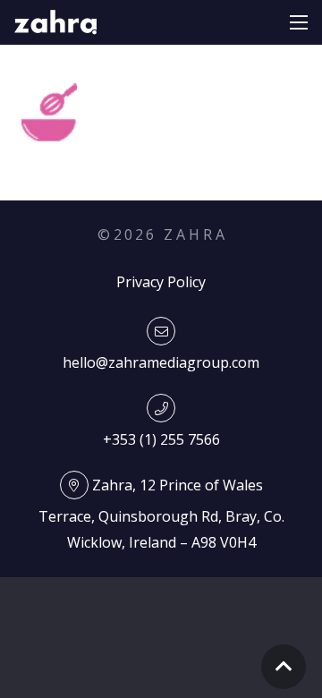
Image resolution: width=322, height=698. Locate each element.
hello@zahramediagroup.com (161, 362)
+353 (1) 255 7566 (161, 439)
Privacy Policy (161, 282)
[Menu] (298, 22)
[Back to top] (283, 666)
